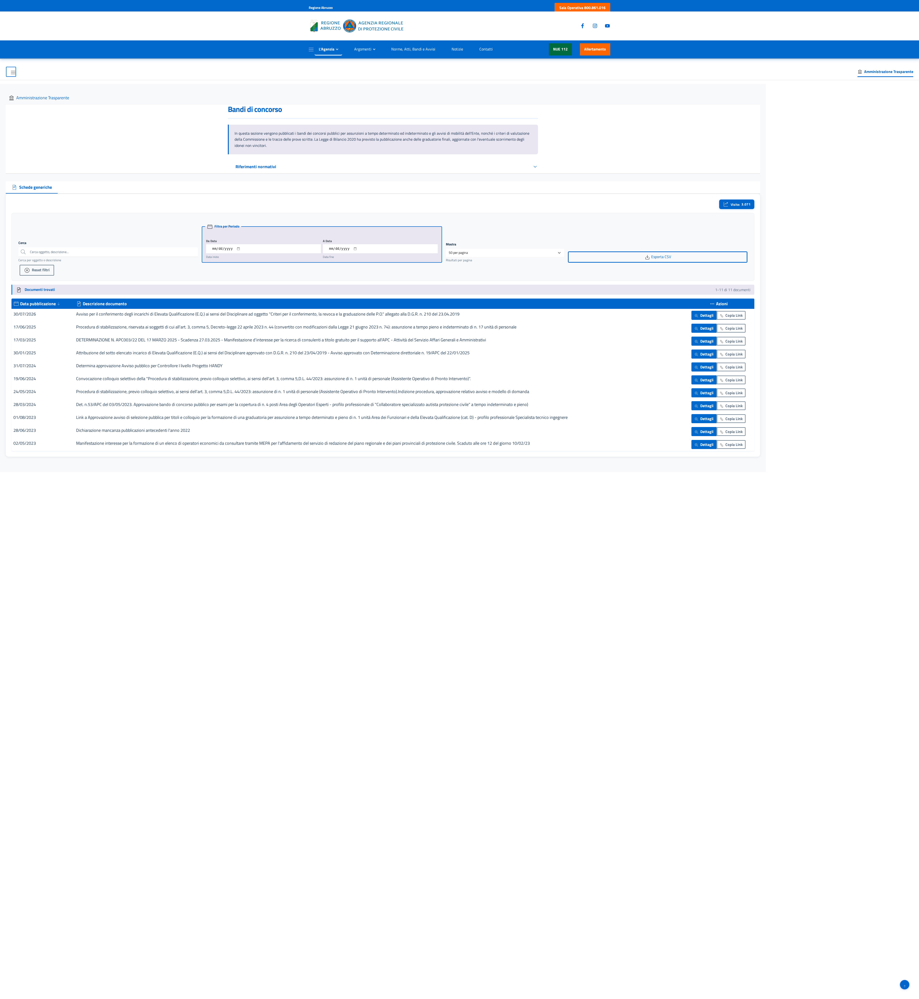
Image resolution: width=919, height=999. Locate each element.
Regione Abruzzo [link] (321, 7)
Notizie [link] (457, 49)
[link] (582, 8)
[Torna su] (904, 984)
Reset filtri (40, 270)
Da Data (211, 241)
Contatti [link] (486, 49)
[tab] (32, 187)
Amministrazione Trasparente (42, 97)
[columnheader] (42, 304)
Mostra (451, 244)
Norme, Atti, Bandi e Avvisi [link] (413, 49)
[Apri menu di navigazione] (11, 72)
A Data (327, 241)
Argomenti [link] (362, 49)
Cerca (22, 242)
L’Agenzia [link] (326, 49)
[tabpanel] (383, 325)
